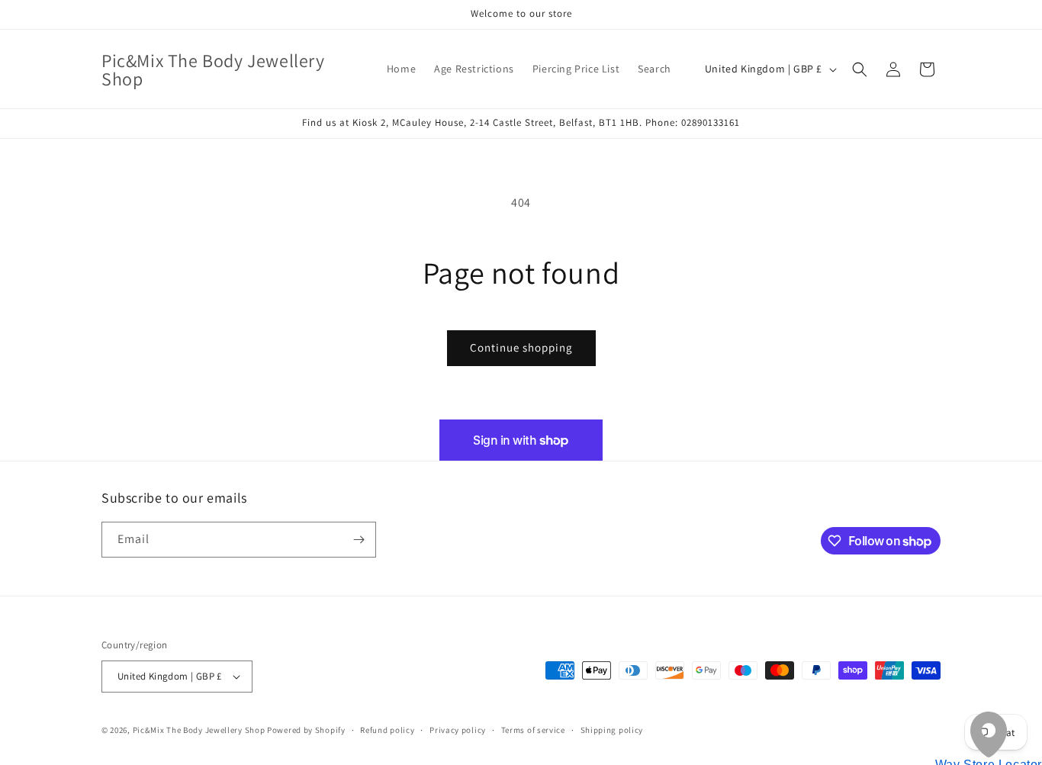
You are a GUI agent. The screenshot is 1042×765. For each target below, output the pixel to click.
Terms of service (533, 730)
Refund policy (387, 730)
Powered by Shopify (306, 730)
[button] (859, 69)
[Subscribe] (358, 540)
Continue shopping (521, 347)
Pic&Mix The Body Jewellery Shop (199, 730)
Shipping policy (612, 730)
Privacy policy (457, 730)
